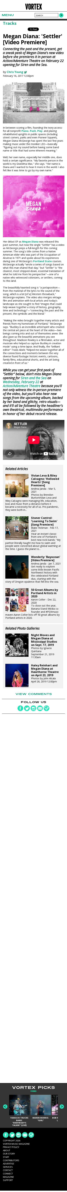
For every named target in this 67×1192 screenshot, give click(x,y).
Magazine (8, 1176)
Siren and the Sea (34, 378)
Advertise (8, 1163)
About (6, 1150)
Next (62, 1106)
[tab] (33, 1091)
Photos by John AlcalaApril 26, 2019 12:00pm (45, 673)
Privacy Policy (11, 1147)
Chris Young (15, 72)
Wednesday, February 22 (21, 381)
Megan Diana (30, 241)
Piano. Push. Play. (32, 131)
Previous (5, 1106)
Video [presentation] (33, 1091)
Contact (8, 1170)
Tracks (9, 23)
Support (8, 1180)
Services (8, 1166)
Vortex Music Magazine (16, 1143)
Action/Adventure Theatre (21, 385)
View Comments (33, 694)
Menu (8, 15)
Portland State (42, 261)
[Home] (33, 9)
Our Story (9, 1153)
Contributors (11, 1160)
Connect (8, 1173)
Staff (6, 1157)
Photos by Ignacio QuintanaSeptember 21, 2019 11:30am (44, 646)
